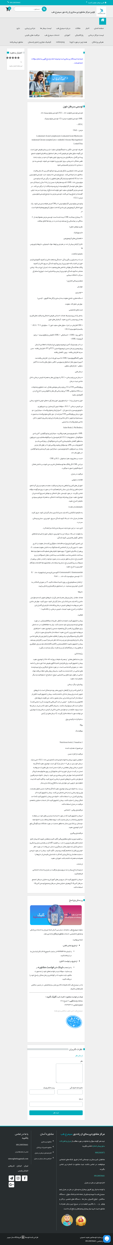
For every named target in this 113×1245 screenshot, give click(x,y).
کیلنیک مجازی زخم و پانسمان (39, 42)
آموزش (67, 35)
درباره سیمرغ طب (63, 28)
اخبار (87, 28)
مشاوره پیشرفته (16, 42)
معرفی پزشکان (98, 42)
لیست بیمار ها (45, 28)
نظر (81, 1061)
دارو (18, 28)
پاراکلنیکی (79, 35)
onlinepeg (60, 42)
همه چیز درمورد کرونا (78, 42)
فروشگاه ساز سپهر (14, 1237)
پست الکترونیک (49, 1088)
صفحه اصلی (99, 28)
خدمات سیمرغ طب (52, 35)
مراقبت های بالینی (32, 35)
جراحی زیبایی (30, 28)
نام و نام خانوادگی (76, 1088)
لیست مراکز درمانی (96, 35)
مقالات (77, 28)
